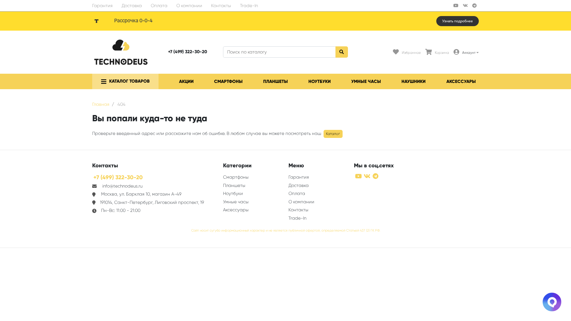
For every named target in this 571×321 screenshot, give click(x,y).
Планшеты (275, 81)
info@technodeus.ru (122, 186)
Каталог (333, 134)
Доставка (132, 5)
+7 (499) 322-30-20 (187, 51)
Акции (186, 81)
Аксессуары (461, 81)
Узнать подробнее (457, 21)
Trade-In (249, 5)
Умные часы (366, 81)
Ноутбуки (319, 81)
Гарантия (102, 5)
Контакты (221, 5)
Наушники (413, 81)
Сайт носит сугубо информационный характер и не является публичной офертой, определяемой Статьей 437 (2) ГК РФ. (285, 230)
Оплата (159, 5)
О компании (189, 5)
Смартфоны (228, 81)
